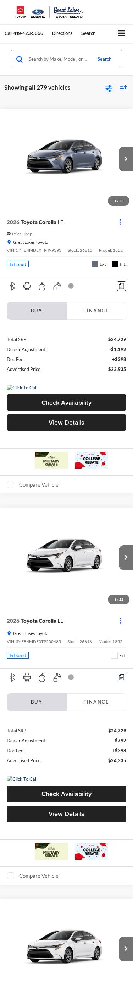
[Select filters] (108, 88)
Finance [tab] (96, 310)
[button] (24, 33)
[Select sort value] (121, 87)
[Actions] (120, 222)
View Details (66, 422)
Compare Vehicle (39, 484)
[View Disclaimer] (72, 286)
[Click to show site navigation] (122, 34)
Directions (62, 33)
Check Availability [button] (66, 402)
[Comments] (121, 286)
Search (104, 59)
